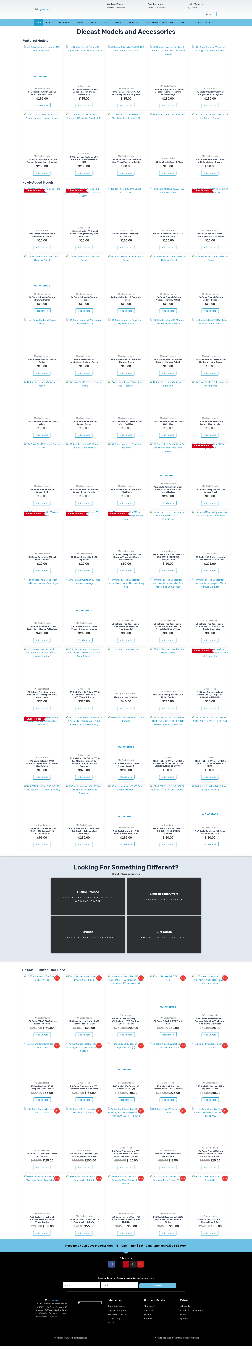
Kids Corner (167, 22)
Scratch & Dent (202, 22)
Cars (105, 22)
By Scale (119, 22)
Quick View (42, 79)
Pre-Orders (182, 22)
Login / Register (196, 4)
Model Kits (134, 22)
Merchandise (152, 22)
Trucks (93, 22)
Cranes (48, 22)
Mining (80, 22)
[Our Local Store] (103, 6)
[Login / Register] (183, 6)
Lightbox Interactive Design (187, 1338)
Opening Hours (155, 4)
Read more (42, 105)
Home (38, 22)
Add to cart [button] (84, 105)
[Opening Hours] (144, 6)
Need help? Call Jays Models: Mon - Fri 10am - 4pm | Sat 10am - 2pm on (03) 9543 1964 (126, 1245)
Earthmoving (64, 22)
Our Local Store (115, 4)
